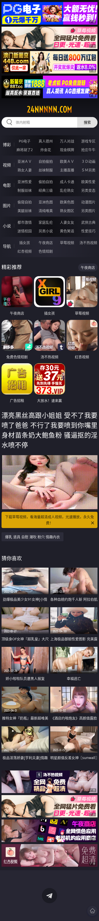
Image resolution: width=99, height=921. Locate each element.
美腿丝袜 (25, 210)
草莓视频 (67, 242)
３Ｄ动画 (88, 161)
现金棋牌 (67, 149)
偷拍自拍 (46, 181)
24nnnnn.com (49, 109)
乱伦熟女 (67, 190)
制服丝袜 (25, 190)
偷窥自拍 (25, 202)
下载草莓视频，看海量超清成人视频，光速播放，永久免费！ (49, 519)
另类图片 (88, 210)
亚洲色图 (46, 202)
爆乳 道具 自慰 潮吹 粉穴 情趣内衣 (32, 536)
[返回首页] (92, 911)
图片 (7, 205)
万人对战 (67, 141)
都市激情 (25, 222)
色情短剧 (46, 251)
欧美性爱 (88, 181)
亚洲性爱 (25, 181)
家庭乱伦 (46, 222)
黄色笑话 (67, 230)
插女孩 (24, 242)
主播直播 (67, 170)
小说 (7, 226)
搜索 (87, 122)
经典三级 (46, 190)
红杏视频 (25, 251)
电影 (7, 185)
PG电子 (24, 141)
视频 (7, 165)
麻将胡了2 (24, 149)
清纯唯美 (46, 210)
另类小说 (46, 230)
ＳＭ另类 (88, 170)
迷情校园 (25, 230)
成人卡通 (67, 181)
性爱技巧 (88, 230)
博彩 (7, 144)
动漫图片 (88, 202)
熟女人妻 (25, 170)
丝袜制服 (46, 170)
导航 (7, 246)
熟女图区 (67, 210)
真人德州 (46, 141)
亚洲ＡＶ (25, 161)
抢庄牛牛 (88, 149)
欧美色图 (67, 202)
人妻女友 (67, 222)
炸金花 (45, 149)
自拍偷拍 (46, 161)
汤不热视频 (88, 242)
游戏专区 (88, 141)
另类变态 (88, 190)
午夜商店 (46, 242)
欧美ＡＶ (67, 161)
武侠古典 (88, 222)
